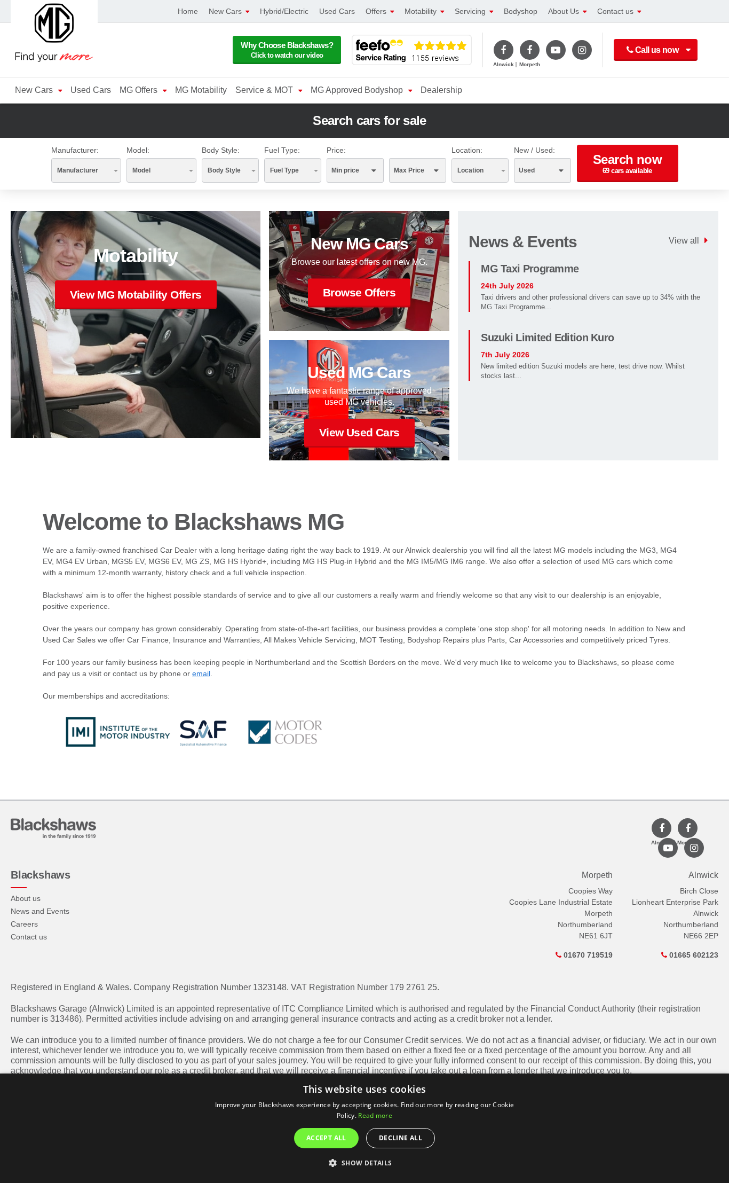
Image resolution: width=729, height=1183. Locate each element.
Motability (421, 11)
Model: (137, 150)
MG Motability (201, 90)
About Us (563, 11)
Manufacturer (77, 170)
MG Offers (138, 90)
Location (470, 170)
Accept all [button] (326, 1137)
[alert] (364, 1128)
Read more (375, 1115)
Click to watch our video (287, 50)
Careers (24, 924)
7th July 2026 (505, 354)
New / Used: (534, 150)
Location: (466, 150)
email (201, 673)
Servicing (470, 11)
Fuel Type (284, 170)
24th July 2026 (507, 285)
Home (188, 11)
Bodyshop (520, 11)
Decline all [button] (400, 1137)
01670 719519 (587, 955)
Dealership (441, 90)
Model (141, 170)
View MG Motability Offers (136, 294)
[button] (364, 1163)
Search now (627, 163)
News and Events (40, 911)
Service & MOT (264, 90)
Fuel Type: (282, 150)
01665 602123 (692, 955)
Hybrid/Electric (284, 11)
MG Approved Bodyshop (357, 90)
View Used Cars (359, 432)
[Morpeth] (530, 50)
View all (684, 240)
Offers (376, 11)
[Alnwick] (503, 50)
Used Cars (337, 11)
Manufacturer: (75, 150)
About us (26, 898)
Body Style (224, 170)
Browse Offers (359, 292)
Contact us (615, 11)
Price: (336, 150)
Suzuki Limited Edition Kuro (547, 337)
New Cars (225, 11)
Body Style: (221, 150)
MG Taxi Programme (530, 269)
